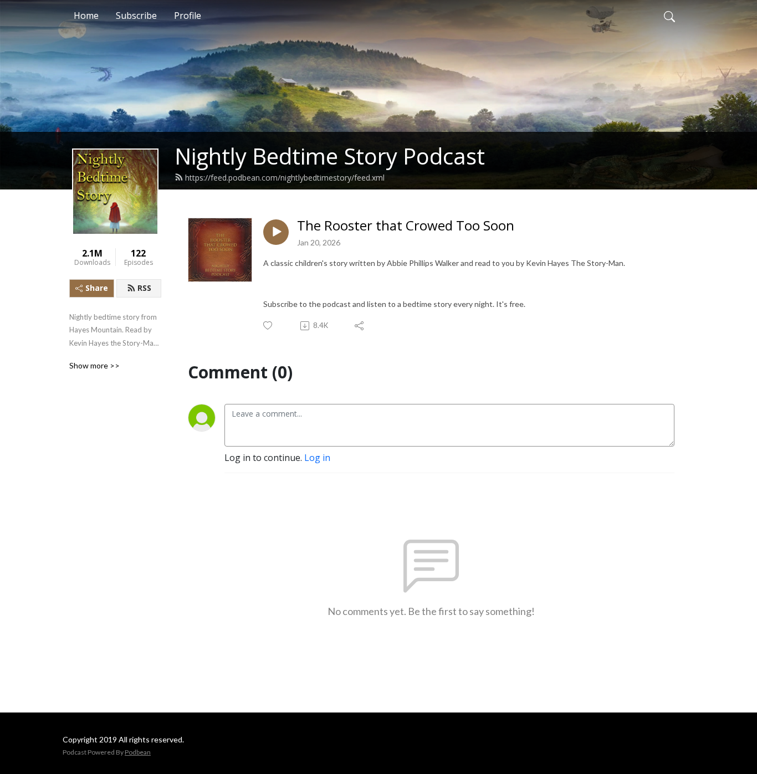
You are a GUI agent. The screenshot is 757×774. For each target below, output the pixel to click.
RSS (144, 288)
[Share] (360, 325)
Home (86, 15)
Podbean (138, 752)
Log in (317, 458)
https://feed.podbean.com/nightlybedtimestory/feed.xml (285, 177)
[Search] (669, 15)
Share (96, 288)
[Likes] (268, 325)
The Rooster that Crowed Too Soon (405, 226)
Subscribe (136, 15)
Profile (187, 15)
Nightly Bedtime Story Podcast (330, 156)
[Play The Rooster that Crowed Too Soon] (276, 232)
